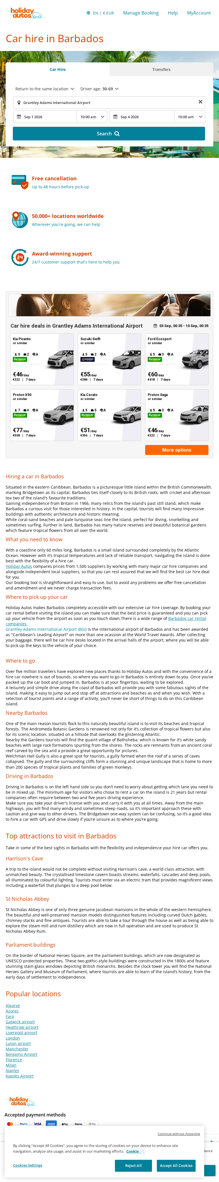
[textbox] (109, 102)
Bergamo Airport (21, 1054)
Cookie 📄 (135, 1151)
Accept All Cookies (176, 1165)
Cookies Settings (27, 1165)
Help (173, 13)
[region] (104, 1151)
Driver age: (96, 88)
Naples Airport (20, 1076)
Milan (11, 1065)
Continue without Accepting (179, 1134)
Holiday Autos (19, 566)
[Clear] (200, 103)
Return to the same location (41, 88)
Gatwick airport (20, 1021)
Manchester (17, 1049)
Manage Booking (141, 13)
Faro (10, 1016)
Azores (12, 1011)
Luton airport (18, 1043)
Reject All (133, 1165)
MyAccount (199, 13)
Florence (14, 1059)
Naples (12, 1070)
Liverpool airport (21, 1032)
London (13, 1038)
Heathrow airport (22, 1027)
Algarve (13, 1005)
